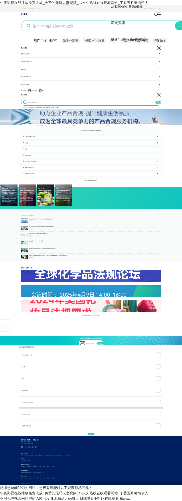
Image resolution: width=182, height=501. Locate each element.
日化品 (31, 455)
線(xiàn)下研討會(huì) (37, 472)
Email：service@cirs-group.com (27, 443)
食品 (36, 455)
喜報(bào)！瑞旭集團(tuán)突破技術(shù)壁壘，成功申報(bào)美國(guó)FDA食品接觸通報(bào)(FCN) (48, 255)
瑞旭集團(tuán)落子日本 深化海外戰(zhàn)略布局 (38, 233)
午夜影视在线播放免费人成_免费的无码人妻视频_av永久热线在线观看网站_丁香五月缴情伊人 (74, 2)
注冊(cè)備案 (70, 40)
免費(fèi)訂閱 (99, 343)
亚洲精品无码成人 (64, 498)
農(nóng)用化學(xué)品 (49, 455)
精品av (125, 498)
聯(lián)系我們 (46, 478)
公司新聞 (23, 215)
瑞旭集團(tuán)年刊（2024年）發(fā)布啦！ (37, 241)
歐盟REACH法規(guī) (50, 107)
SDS (44, 107)
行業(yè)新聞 (30, 215)
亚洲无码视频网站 (14, 498)
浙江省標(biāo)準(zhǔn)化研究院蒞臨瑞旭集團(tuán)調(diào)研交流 (41, 226)
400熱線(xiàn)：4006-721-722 (26, 441)
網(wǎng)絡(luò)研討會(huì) (26, 472)
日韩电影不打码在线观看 (99, 498)
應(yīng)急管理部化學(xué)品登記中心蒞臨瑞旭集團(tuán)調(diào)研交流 (42, 248)
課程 (43, 472)
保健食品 (159, 40)
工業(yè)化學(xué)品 (25, 455)
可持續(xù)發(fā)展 (66, 455)
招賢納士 (53, 478)
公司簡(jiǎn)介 (23, 478)
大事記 (29, 478)
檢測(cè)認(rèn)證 (58, 455)
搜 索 (158, 102)
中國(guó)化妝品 (94, 40)
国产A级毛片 (39, 498)
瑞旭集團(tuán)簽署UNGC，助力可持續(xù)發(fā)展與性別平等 (41, 219)
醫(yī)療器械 (40, 455)
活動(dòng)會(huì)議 (126, 6)
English (24, 90)
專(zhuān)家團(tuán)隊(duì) (37, 478)
